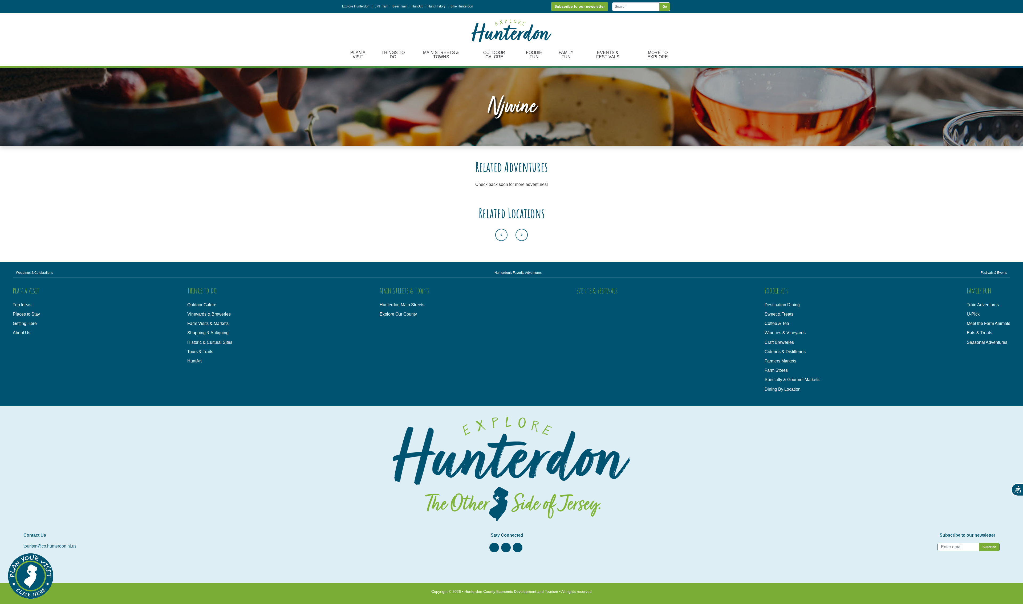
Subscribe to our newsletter (579, 6)
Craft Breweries (779, 342)
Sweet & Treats (779, 314)
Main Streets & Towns (441, 54)
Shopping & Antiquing (208, 332)
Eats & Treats (979, 332)
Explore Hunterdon (356, 6)
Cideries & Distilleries (785, 351)
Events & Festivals (607, 54)
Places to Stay (26, 314)
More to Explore (657, 54)
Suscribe (989, 547)
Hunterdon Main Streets (402, 305)
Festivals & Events (994, 273)
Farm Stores (776, 370)
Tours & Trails (200, 351)
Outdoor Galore (494, 54)
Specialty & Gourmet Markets (792, 379)
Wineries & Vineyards (785, 332)
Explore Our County (398, 314)
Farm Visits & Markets (208, 323)
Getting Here (25, 323)
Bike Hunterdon (461, 6)
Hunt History (436, 6)
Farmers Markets (780, 361)
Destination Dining (782, 305)
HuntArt (417, 6)
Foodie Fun (534, 54)
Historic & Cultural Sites (209, 342)
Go (665, 7)
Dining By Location (783, 389)
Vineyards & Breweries (209, 314)
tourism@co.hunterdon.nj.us (49, 546)
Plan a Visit (358, 54)
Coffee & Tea (777, 323)
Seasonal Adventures (987, 342)
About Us (21, 332)
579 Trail (381, 6)
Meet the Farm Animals (988, 323)
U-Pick (973, 314)
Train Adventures (983, 305)
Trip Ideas (22, 305)
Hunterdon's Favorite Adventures (518, 273)
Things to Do (393, 54)
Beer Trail (399, 6)
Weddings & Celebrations (34, 273)
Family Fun (566, 54)
